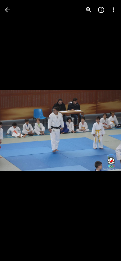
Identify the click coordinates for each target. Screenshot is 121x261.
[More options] (113, 10)
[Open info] (101, 10)
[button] (17, 130)
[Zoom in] (89, 10)
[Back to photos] (7, 9)
